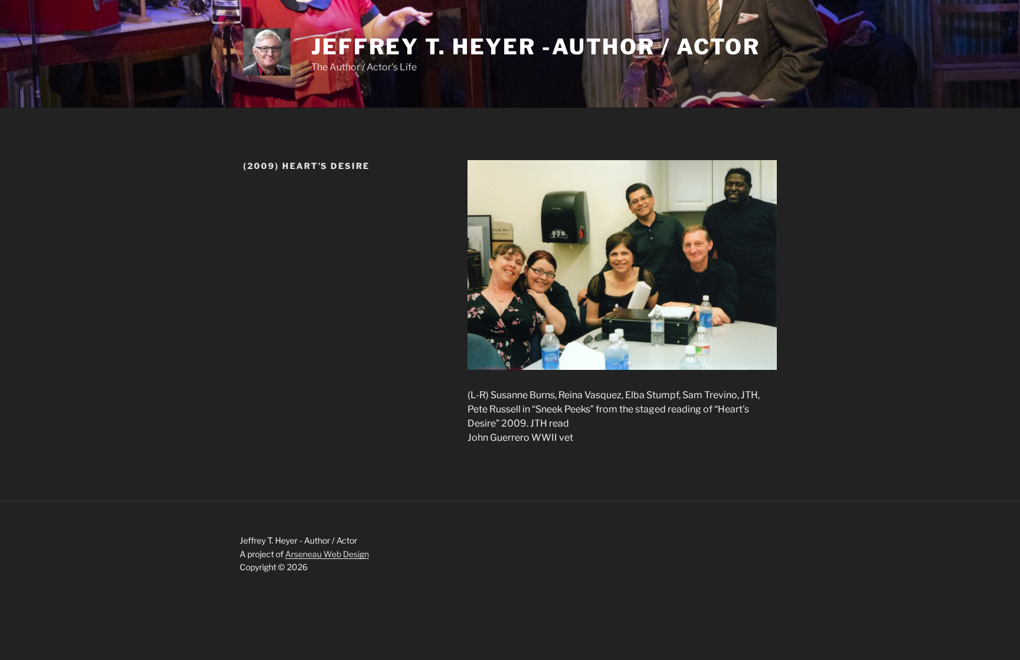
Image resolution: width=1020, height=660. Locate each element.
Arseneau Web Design (327, 554)
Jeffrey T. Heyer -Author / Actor (535, 47)
